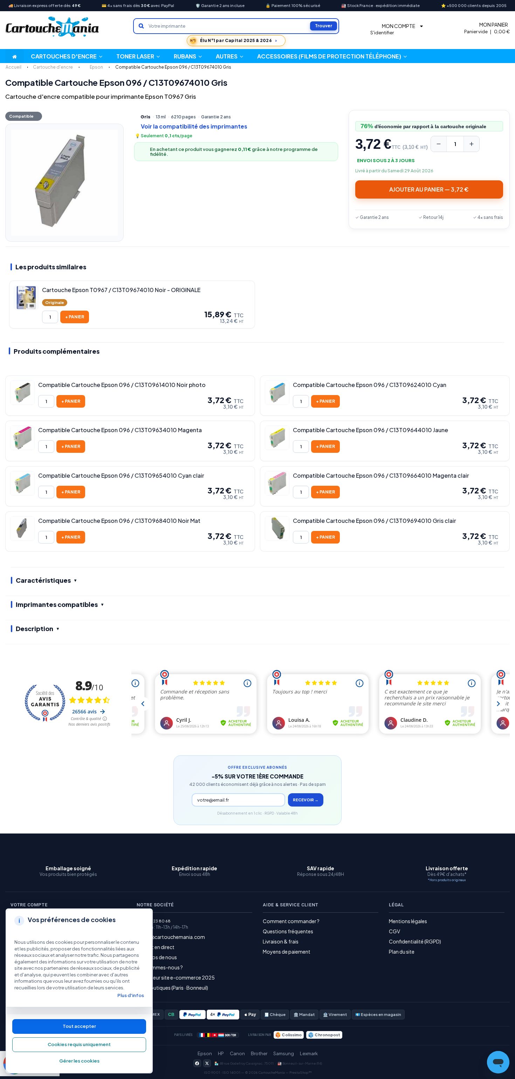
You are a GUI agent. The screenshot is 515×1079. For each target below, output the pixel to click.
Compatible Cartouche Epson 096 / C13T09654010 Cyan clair (121, 475)
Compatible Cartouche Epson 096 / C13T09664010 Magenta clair (381, 475)
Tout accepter (79, 1026)
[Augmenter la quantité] (471, 144)
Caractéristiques (43, 580)
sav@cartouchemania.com (173, 937)
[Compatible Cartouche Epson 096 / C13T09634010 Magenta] (22, 438)
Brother (259, 1053)
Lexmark (309, 1053)
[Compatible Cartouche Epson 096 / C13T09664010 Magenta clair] (277, 483)
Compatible (21, 116)
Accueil (13, 67)
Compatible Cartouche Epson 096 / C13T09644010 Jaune (370, 430)
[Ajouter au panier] (74, 317)
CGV (394, 931)
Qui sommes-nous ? (160, 967)
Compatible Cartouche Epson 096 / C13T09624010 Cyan (369, 384)
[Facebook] (197, 1063)
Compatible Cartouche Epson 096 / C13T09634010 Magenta (120, 430)
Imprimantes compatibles (57, 604)
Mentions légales (408, 921)
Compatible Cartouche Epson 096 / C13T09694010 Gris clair (374, 520)
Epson (205, 1053)
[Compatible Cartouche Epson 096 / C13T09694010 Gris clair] (277, 528)
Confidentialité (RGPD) (415, 941)
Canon (237, 1053)
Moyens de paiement (286, 951)
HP (221, 1053)
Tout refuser (79, 1044)
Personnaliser (79, 1061)
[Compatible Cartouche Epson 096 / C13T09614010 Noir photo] (22, 392)
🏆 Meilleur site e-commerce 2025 (176, 977)
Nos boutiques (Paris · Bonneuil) (172, 987)
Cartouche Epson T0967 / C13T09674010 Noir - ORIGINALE (121, 289)
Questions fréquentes (288, 931)
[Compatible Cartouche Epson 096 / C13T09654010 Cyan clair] (22, 483)
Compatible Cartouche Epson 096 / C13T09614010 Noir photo (122, 384)
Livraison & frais (280, 941)
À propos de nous (157, 957)
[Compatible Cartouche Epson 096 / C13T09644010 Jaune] (277, 438)
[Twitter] (207, 1063)
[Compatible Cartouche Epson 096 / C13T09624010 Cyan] (277, 392)
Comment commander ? (291, 921)
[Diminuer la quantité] (438, 144)
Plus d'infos (130, 995)
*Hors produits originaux (447, 880)
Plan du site (401, 951)
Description (34, 628)
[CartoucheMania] (52, 26)
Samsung (283, 1053)
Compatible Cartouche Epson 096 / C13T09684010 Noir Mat (119, 520)
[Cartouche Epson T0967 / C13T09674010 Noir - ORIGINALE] (26, 298)
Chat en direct (158, 947)
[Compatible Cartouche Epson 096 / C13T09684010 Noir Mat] (22, 528)
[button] (229, 56)
